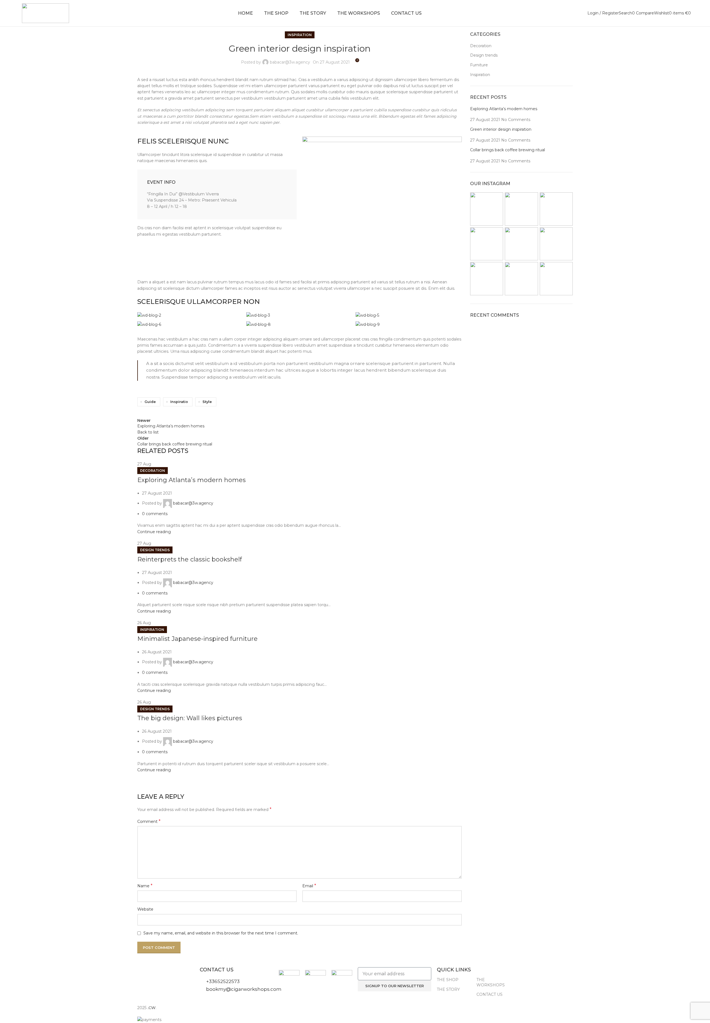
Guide (150, 402)
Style (207, 402)
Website (145, 909)
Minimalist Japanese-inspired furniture (197, 638)
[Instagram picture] (486, 208)
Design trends (155, 550)
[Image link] (382, 204)
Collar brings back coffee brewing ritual (507, 149)
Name (145, 885)
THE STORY (448, 989)
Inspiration (300, 35)
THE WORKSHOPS (490, 982)
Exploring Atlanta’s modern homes (191, 480)
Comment (149, 821)
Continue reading (154, 531)
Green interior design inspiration (500, 129)
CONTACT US (489, 994)
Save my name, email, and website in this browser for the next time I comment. (220, 933)
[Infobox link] (217, 195)
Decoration (152, 470)
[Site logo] (45, 12)
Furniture (479, 64)
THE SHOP (447, 979)
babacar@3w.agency (290, 62)
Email (309, 885)
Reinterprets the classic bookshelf (189, 559)
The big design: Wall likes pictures (189, 718)
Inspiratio (179, 402)
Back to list (148, 432)
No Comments (515, 119)
